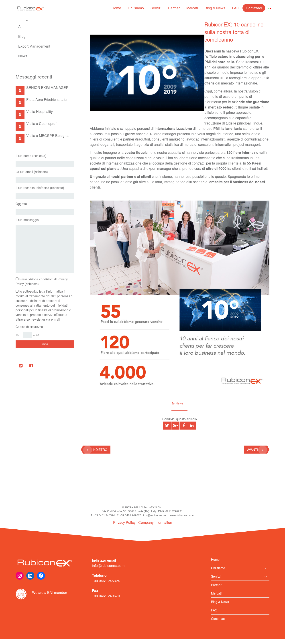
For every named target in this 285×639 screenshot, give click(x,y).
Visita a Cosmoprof (41, 123)
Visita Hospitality (39, 111)
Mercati (192, 7)
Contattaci (254, 7)
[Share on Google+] (175, 426)
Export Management (34, 46)
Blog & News (215, 7)
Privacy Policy (124, 522)
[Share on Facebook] (184, 426)
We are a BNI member (49, 592)
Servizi (156, 7)
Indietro (99, 449)
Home (116, 7)
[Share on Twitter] (167, 426)
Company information (155, 522)
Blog (22, 36)
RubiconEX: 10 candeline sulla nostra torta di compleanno (233, 31)
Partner (174, 7)
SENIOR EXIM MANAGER (47, 87)
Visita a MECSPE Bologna (47, 135)
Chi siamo (136, 7)
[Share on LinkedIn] (192, 426)
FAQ (235, 7)
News (22, 55)
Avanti (252, 449)
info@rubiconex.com (108, 565)
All (20, 26)
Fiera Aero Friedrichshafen (47, 99)
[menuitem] (269, 8)
